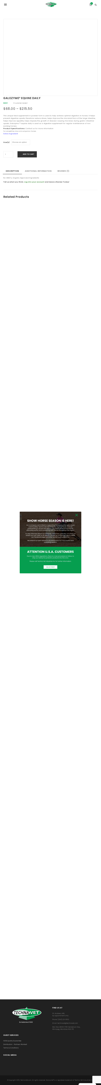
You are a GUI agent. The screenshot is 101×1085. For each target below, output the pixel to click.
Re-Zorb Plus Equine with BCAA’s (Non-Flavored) (75, 975)
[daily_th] (40, 56)
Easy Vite (75, 780)
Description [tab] (12, 171)
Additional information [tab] (38, 171)
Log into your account (34, 182)
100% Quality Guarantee (12, 1041)
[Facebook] (4, 1062)
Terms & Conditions (11, 1048)
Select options (29, 245)
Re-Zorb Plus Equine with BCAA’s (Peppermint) (26, 252)
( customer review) (20, 103)
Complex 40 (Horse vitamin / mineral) (26, 974)
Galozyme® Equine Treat (75, 586)
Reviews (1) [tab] (63, 171)
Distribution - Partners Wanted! (15, 1044)
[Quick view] (22, 245)
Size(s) (6, 142)
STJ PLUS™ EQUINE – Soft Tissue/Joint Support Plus (26, 587)
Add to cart (28, 154)
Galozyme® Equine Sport (75, 391)
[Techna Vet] (50, 4)
